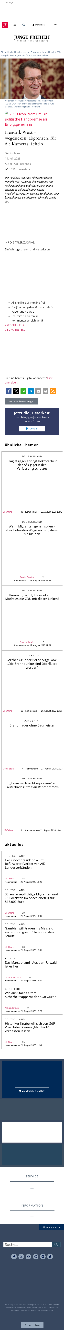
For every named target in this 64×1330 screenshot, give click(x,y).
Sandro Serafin (27, 577)
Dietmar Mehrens (13, 977)
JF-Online (7, 512)
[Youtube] (28, 1256)
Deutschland (13, 153)
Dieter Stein (8, 768)
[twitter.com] (21, 1256)
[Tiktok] (50, 1256)
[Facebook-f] (14, 1256)
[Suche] (56, 1244)
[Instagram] (35, 1256)
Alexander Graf (12, 1008)
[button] (15, 25)
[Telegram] (43, 1256)
